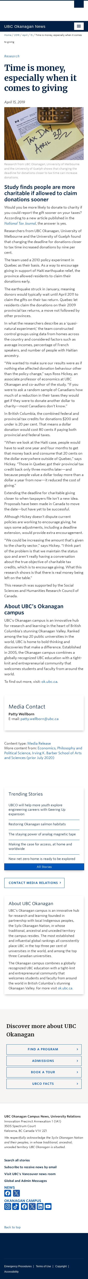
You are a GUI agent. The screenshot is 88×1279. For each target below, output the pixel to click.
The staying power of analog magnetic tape (42, 834)
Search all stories (17, 1160)
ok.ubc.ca (49, 682)
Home (7, 35)
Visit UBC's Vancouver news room (30, 1174)
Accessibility (11, 1271)
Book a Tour (43, 1072)
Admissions (43, 1061)
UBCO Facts (43, 1083)
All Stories (44, 866)
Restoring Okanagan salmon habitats (37, 824)
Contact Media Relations (33, 883)
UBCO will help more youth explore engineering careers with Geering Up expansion (37, 809)
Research (12, 56)
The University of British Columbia (32, 9)
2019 (16, 35)
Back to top (13, 1227)
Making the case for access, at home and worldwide (40, 846)
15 (31, 35)
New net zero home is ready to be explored (42, 859)
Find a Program (43, 1049)
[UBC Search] (79, 5)
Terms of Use (43, 1266)
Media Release (39, 743)
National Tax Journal (20, 223)
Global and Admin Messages (25, 1181)
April (25, 35)
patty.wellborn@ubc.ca (40, 719)
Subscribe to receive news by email (30, 1167)
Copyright (61, 1266)
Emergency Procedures (18, 1266)
